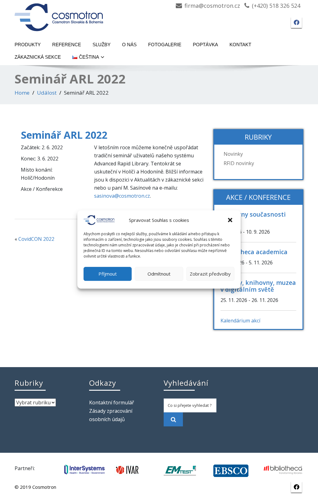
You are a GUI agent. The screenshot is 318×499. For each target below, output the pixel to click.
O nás (129, 44)
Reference (66, 44)
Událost (47, 92)
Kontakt (240, 44)
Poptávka (205, 44)
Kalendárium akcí (240, 320)
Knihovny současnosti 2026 (253, 217)
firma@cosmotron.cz (212, 5)
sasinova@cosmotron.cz (122, 195)
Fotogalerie (164, 44)
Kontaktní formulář (111, 402)
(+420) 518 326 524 (276, 5)
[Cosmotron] (59, 14)
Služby (102, 44)
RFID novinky (239, 163)
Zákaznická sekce (38, 57)
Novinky (233, 154)
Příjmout (107, 274)
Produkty (28, 44)
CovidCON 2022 (36, 239)
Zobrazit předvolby (210, 274)
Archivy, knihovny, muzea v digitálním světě (258, 286)
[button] (230, 220)
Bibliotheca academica (254, 252)
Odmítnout (159, 274)
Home (22, 92)
